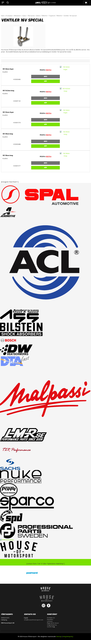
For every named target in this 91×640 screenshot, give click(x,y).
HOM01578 (17, 123)
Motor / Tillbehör (41, 16)
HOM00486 (17, 79)
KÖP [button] (45, 81)
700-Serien (31, 16)
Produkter (9, 16)
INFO (45, 76)
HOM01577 (17, 166)
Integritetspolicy (52, 625)
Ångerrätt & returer (53, 623)
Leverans (49, 621)
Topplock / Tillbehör (55, 16)
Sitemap (58, 636)
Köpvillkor (50, 619)
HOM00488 (17, 144)
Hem (2, 16)
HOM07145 (17, 101)
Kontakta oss (51, 618)
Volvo (24, 16)
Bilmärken (17, 16)
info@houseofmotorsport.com (33, 620)
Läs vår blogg (51, 626)
